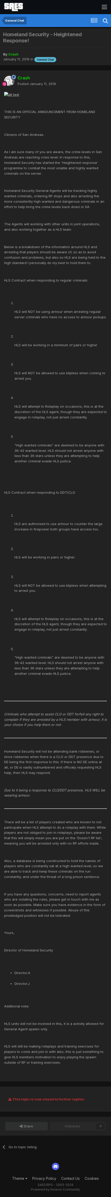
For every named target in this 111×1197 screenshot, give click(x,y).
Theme (18, 1178)
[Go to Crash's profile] (9, 81)
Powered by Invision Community (55, 1189)
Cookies (92, 1178)
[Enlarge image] (11, 94)
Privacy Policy (44, 1178)
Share (27, 1126)
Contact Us (70, 1178)
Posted (37, 84)
